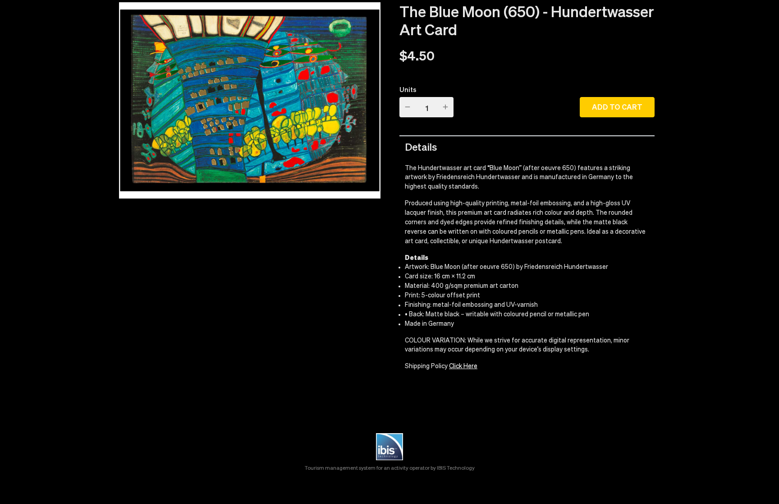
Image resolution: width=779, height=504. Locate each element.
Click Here (463, 366)
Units (408, 89)
